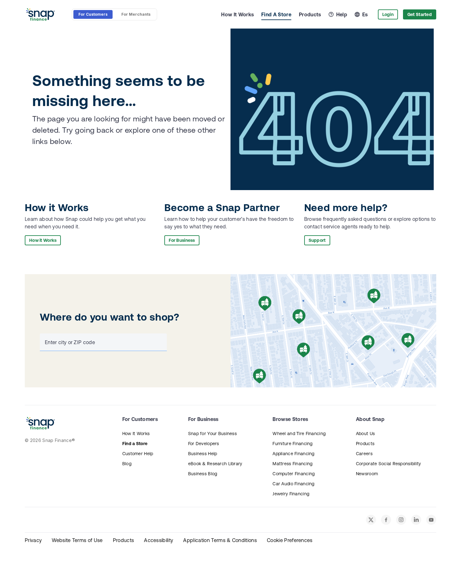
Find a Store (134, 443)
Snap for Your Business (212, 433)
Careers (364, 453)
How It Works (237, 14)
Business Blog (202, 473)
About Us (365, 433)
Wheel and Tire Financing (299, 433)
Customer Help (137, 453)
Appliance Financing (293, 453)
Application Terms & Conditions (220, 540)
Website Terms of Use (77, 540)
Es (365, 14)
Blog (126, 463)
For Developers (203, 443)
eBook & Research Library (215, 463)
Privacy (33, 540)
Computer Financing (294, 473)
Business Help (202, 453)
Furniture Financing (292, 443)
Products (310, 14)
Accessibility (158, 540)
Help (341, 14)
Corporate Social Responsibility (388, 463)
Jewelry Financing (291, 493)
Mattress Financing (292, 463)
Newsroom (367, 473)
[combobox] (102, 342)
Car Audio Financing (293, 483)
